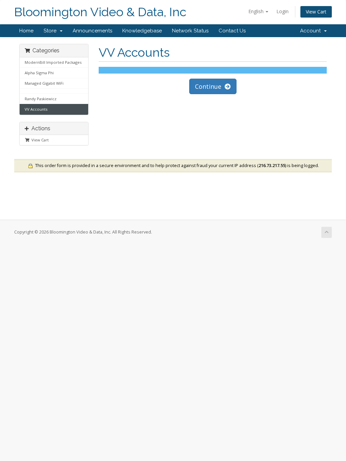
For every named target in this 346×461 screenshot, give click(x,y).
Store (51, 31)
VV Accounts (36, 109)
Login (282, 11)
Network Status (190, 31)
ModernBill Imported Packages (53, 62)
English (256, 11)
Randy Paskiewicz (40, 98)
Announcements (92, 31)
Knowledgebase (142, 31)
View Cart (316, 11)
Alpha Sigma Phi (39, 72)
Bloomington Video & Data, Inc (100, 12)
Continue (210, 86)
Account (311, 31)
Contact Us (232, 31)
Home (26, 31)
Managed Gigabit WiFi (44, 83)
